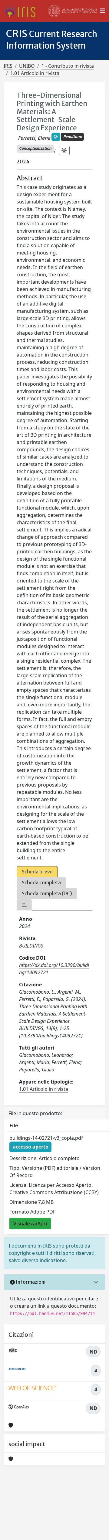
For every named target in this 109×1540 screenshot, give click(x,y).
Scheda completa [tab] (41, 882)
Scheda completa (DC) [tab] (47, 893)
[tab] (24, 904)
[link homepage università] (72, 11)
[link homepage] (22, 11)
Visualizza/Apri (30, 1223)
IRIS (8, 66)
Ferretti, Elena (34, 138)
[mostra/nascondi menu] (102, 11)
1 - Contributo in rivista (67, 66)
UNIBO (27, 66)
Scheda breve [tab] (37, 872)
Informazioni (30, 1282)
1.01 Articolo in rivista (34, 73)
